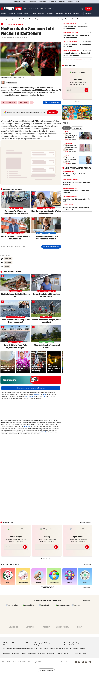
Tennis (34, 13)
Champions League (34, 19)
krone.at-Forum (28, 396)
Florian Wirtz (8, 258)
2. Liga (11, 19)
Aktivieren (52, 112)
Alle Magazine (86, 600)
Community (32, 1)
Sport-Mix (41, 13)
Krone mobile (52, 1)
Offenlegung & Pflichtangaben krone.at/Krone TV (17, 644)
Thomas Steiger (12, 82)
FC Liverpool (8, 262)
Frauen (79, 19)
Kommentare (51, 102)
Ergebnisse (88, 13)
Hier (44, 396)
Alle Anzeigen (86, 587)
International (55, 19)
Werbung (75, 648)
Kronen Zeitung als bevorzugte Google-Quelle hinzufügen (31, 112)
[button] (82, 13)
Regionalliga (64, 19)
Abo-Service (6, 653)
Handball (76, 13)
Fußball (19, 13)
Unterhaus (72, 19)
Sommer (7, 266)
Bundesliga (5, 19)
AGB (44, 394)
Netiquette (37, 394)
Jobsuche (70, 1)
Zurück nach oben (46, 670)
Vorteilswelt (17, 1)
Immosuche (62, 1)
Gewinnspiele (42, 1)
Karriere (82, 648)
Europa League (46, 19)
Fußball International (8, 37)
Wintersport (59, 13)
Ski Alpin (68, 13)
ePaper (24, 1)
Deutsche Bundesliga (21, 19)
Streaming (12, 13)
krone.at (3, 13)
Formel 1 (26, 13)
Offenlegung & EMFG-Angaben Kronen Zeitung (46, 644)
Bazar (77, 1)
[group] (7, 362)
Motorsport (50, 13)
